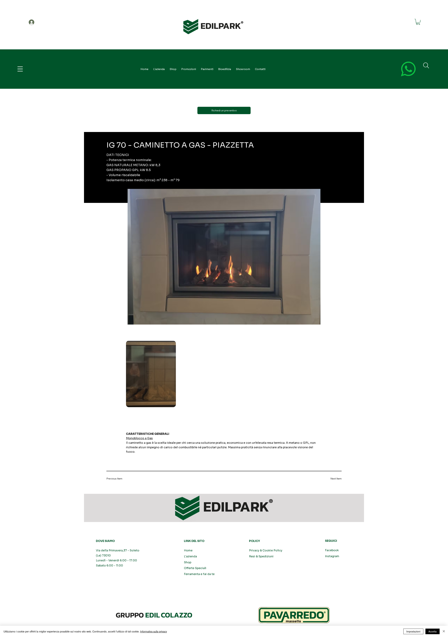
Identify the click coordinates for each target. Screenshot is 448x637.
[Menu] (20, 69)
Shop (187, 562)
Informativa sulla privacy (153, 631)
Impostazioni (413, 631)
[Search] (426, 65)
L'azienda (190, 556)
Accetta (432, 631)
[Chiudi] (444, 631)
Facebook (332, 550)
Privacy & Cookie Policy (265, 550)
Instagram (332, 556)
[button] (418, 22)
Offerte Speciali (195, 568)
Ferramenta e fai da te (199, 574)
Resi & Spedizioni (261, 556)
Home (188, 550)
